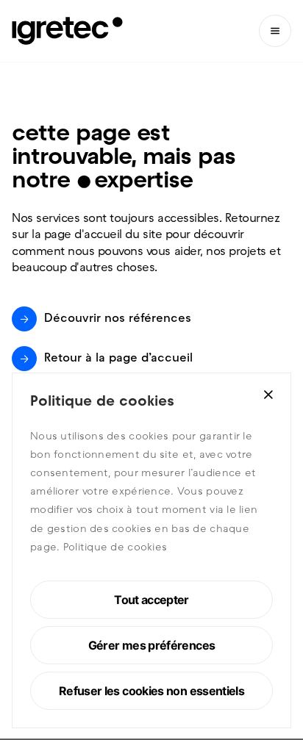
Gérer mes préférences (151, 645)
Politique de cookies (115, 548)
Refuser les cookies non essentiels (151, 690)
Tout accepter (151, 599)
